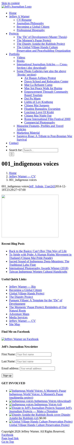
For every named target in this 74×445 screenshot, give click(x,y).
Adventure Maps (19, 314)
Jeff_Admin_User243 (42, 186)
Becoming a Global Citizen (25, 290)
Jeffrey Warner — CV (22, 320)
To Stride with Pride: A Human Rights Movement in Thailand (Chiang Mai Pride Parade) (40, 256)
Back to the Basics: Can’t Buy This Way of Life (38, 251)
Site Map (14, 324)
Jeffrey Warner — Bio (22, 286)
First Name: (9, 354)
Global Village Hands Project (26, 293)
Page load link (10, 438)
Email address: (11, 368)
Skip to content (11, 3)
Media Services (18, 317)
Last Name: (8, 361)
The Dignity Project (21, 297)
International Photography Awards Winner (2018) (38, 268)
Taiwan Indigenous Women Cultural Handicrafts (38, 271)
